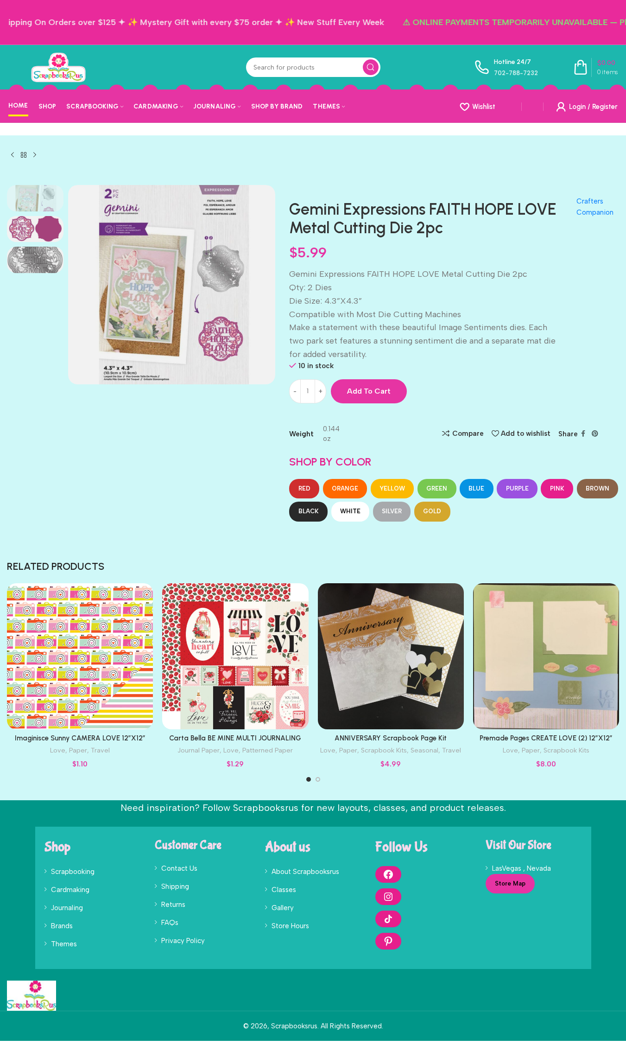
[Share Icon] (388, 919)
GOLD (432, 511)
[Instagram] (388, 896)
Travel (100, 750)
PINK (557, 488)
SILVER (392, 511)
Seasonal (424, 750)
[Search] (371, 67)
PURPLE (517, 488)
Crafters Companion (594, 207)
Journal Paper (198, 750)
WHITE (350, 511)
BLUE (476, 488)
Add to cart (369, 391)
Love (57, 750)
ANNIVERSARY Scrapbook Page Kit (391, 738)
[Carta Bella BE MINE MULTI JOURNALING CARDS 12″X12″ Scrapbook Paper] (235, 656)
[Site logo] (58, 67)
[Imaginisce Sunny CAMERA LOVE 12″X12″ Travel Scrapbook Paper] (80, 656)
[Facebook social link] (583, 433)
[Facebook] (388, 874)
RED (304, 488)
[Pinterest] (388, 941)
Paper (78, 750)
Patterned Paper (267, 750)
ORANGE (345, 488)
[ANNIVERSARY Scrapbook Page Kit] (391, 656)
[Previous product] (12, 155)
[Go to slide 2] (318, 779)
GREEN (436, 488)
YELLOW (392, 488)
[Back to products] (23, 155)
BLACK (308, 511)
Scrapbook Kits (384, 750)
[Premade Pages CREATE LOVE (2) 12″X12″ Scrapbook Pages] (546, 656)
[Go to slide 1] (308, 779)
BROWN (597, 488)
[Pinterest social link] (595, 433)
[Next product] (34, 155)
